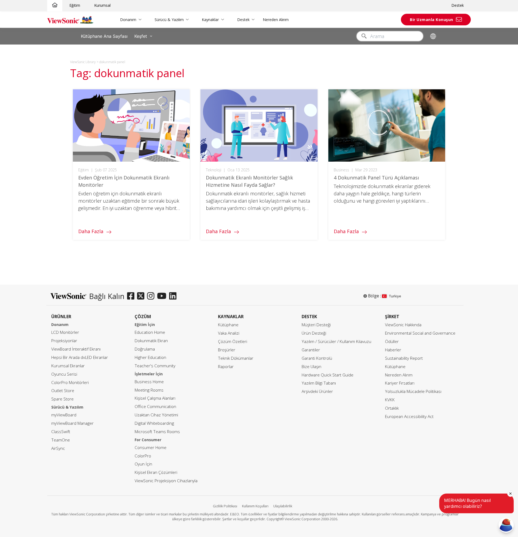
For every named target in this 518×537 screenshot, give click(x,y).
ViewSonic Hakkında (403, 325)
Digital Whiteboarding (154, 423)
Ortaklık (392, 408)
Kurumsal (102, 5)
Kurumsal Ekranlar (68, 366)
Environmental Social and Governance (420, 333)
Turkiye (395, 296)
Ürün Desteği (314, 333)
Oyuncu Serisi (64, 374)
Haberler (393, 350)
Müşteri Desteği (316, 325)
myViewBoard (63, 415)
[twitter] (142, 296)
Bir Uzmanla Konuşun (431, 19)
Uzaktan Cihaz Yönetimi (156, 415)
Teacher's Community (155, 366)
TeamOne (60, 440)
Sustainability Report (404, 358)
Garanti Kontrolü (317, 358)
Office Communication (155, 406)
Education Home (150, 332)
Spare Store (62, 399)
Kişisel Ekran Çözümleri (156, 472)
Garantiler (311, 350)
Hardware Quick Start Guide (327, 375)
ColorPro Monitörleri (70, 382)
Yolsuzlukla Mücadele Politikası (413, 391)
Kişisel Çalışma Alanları (155, 398)
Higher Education (150, 357)
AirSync (58, 448)
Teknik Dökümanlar (235, 358)
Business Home (149, 382)
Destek (457, 5)
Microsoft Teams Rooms (157, 431)
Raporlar (226, 366)
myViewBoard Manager (72, 423)
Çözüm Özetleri (232, 341)
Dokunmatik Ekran (151, 341)
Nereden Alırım (276, 19)
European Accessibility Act (409, 416)
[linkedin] (174, 296)
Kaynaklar (210, 19)
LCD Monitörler (65, 332)
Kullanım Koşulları (255, 506)
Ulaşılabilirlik (282, 506)
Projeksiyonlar (64, 341)
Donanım (128, 19)
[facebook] (132, 296)
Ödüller (392, 341)
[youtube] (163, 296)
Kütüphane (228, 325)
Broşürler (226, 350)
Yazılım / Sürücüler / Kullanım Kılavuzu (336, 341)
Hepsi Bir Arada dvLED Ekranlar (79, 357)
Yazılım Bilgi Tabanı (319, 383)
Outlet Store (62, 390)
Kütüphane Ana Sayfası (104, 36)
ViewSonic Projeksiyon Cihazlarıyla (166, 481)
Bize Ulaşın (311, 366)
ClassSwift (60, 431)
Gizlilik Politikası (225, 506)
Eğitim (74, 5)
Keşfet (140, 36)
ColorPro (143, 456)
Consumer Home (150, 447)
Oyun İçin (143, 464)
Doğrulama (145, 349)
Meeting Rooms (149, 390)
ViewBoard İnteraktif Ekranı (76, 349)
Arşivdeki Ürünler (317, 391)
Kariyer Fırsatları (399, 383)
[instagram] (152, 296)
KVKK (390, 400)
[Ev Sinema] (54, 5)
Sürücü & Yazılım (169, 19)
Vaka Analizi (228, 333)
